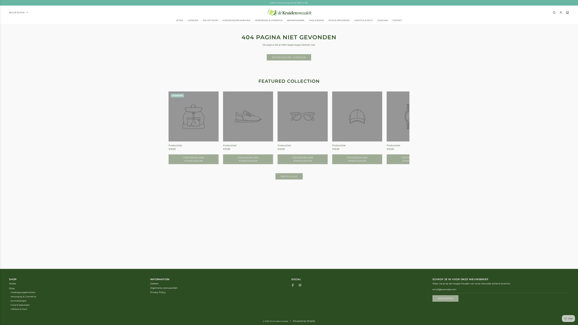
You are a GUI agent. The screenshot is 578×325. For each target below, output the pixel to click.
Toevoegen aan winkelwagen (193, 159)
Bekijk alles (289, 176)
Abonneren (445, 298)
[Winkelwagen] (567, 12)
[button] (174, 127)
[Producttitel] (194, 116)
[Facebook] (292, 285)
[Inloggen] (561, 12)
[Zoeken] (554, 12)
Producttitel (175, 145)
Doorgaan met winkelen (289, 57)
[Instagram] (300, 285)
